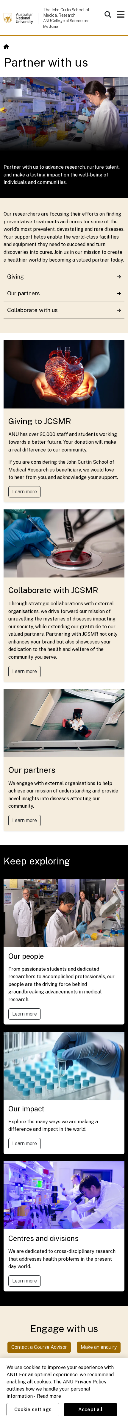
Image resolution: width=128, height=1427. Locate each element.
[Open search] (108, 14)
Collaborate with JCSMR (53, 590)
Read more (49, 1396)
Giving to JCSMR (39, 421)
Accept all (90, 1409)
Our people (26, 956)
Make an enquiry (99, 1347)
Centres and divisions (43, 1238)
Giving (15, 276)
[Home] (6, 47)
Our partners (23, 293)
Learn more (24, 491)
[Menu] (120, 16)
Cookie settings (32, 1409)
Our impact (26, 1109)
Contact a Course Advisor (39, 1347)
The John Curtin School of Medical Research (66, 12)
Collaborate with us (32, 310)
